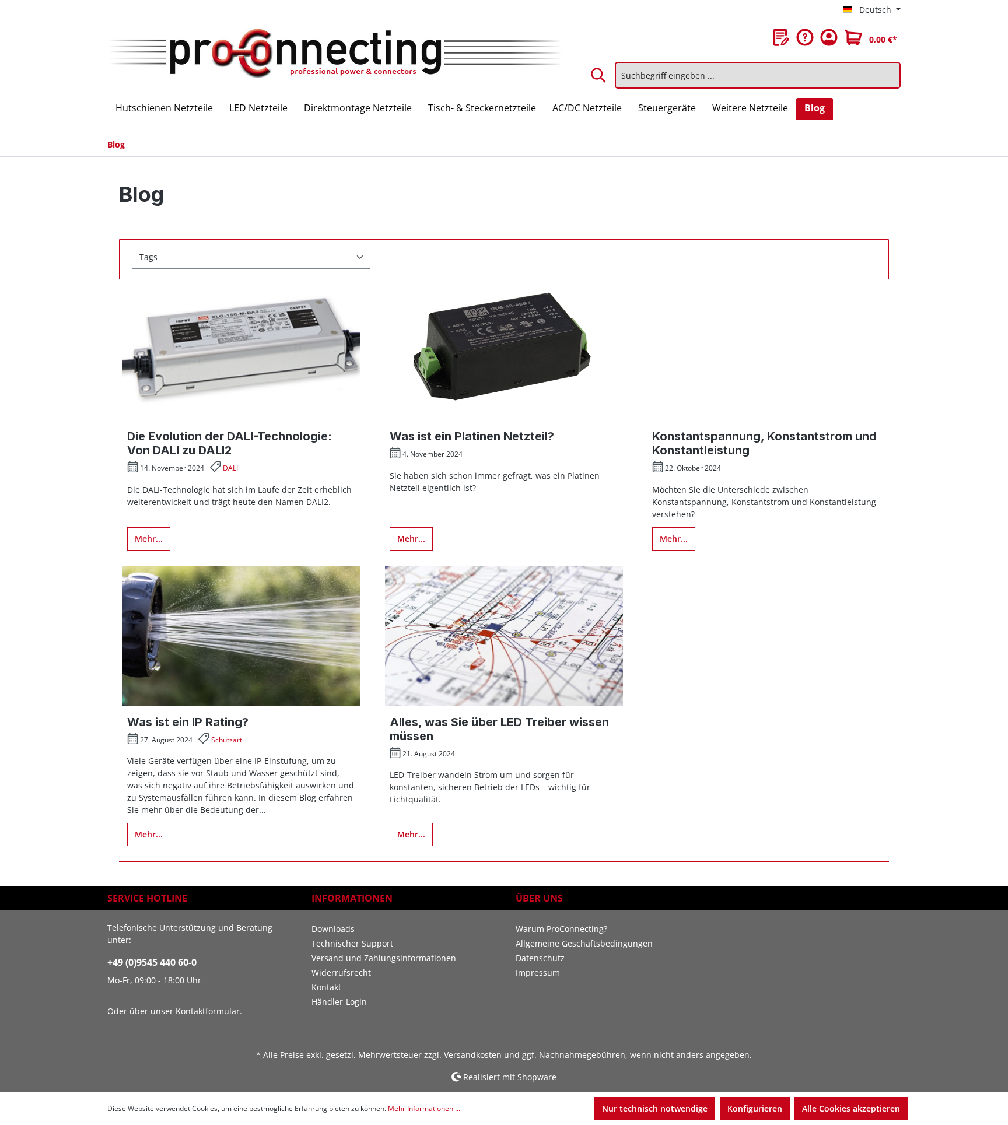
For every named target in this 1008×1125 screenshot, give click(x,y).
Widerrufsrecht (341, 972)
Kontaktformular (208, 1011)
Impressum (538, 972)
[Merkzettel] (781, 37)
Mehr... (149, 538)
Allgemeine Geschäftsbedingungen (584, 943)
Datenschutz (540, 957)
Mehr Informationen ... (424, 1108)
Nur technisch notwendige (655, 1108)
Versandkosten (473, 1054)
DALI (230, 468)
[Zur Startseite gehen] (334, 54)
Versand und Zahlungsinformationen (384, 957)
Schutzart (226, 740)
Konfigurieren (754, 1108)
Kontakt (326, 987)
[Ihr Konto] (829, 37)
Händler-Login (339, 1001)
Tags (148, 256)
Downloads (333, 928)
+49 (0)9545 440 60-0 (152, 962)
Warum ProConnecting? (561, 928)
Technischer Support (352, 943)
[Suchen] (599, 75)
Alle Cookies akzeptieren (851, 1108)
